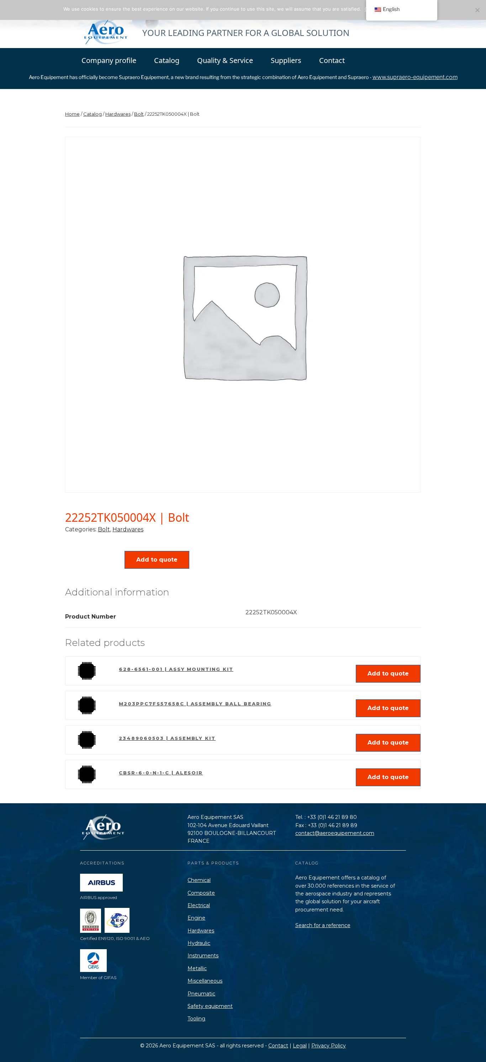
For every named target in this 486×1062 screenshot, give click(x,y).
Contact (332, 60)
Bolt (139, 114)
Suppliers (286, 60)
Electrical (198, 905)
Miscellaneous (204, 981)
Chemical (199, 880)
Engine (196, 918)
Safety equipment (210, 1006)
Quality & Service (225, 60)
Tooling (196, 1018)
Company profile (108, 60)
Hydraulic (198, 943)
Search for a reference (322, 925)
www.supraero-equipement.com (415, 77)
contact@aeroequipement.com (334, 833)
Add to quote (157, 559)
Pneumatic (201, 993)
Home (72, 114)
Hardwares (118, 114)
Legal (300, 1045)
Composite (201, 893)
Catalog (166, 60)
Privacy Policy (328, 1045)
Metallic (197, 968)
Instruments (202, 955)
